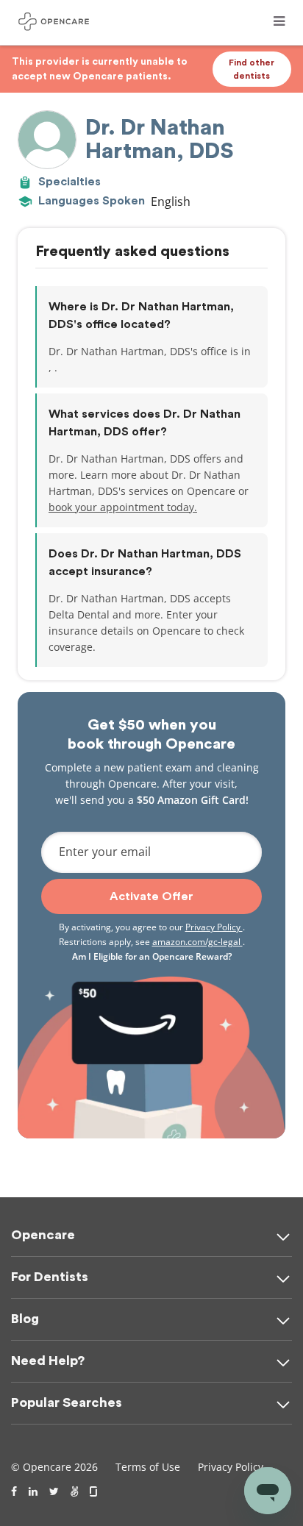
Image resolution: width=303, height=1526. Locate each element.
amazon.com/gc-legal (197, 941)
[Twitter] (54, 1491)
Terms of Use (147, 1467)
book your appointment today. (123, 507)
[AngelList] (74, 1491)
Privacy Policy (214, 927)
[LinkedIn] (33, 1491)
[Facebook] (14, 1491)
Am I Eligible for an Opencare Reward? (152, 956)
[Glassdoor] (94, 1491)
